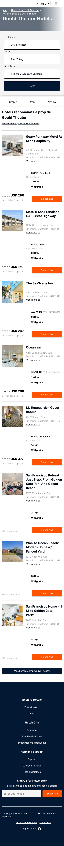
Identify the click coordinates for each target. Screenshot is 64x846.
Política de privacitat (26, 822)
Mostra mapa (33, 161)
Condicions (45, 822)
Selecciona (47, 198)
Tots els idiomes (32, 771)
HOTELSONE (34, 813)
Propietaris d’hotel (32, 736)
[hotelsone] (15, 3)
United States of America (25, 10)
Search (13, 101)
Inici (5, 10)
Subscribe (52, 793)
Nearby (52, 101)
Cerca (32, 85)
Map (32, 101)
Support (32, 759)
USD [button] (44, 3)
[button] (34, 3)
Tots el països (31, 707)
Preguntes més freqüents (32, 742)
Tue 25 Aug (17, 59)
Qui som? (32, 730)
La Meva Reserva (32, 765)
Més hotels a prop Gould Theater (20, 123)
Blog (32, 713)
